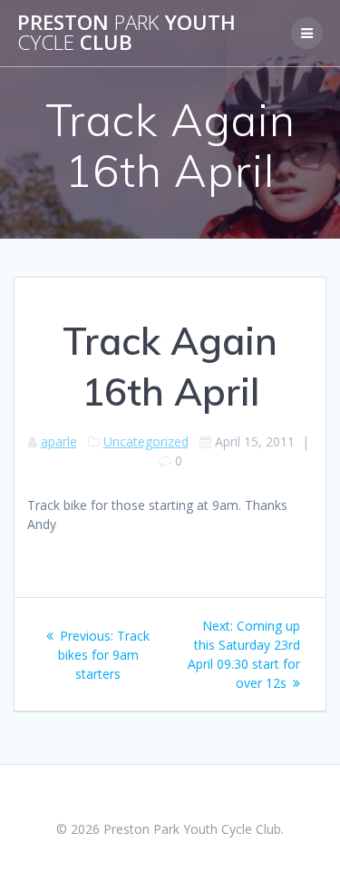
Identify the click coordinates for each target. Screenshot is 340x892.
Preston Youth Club (126, 33)
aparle (59, 441)
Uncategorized (146, 441)
